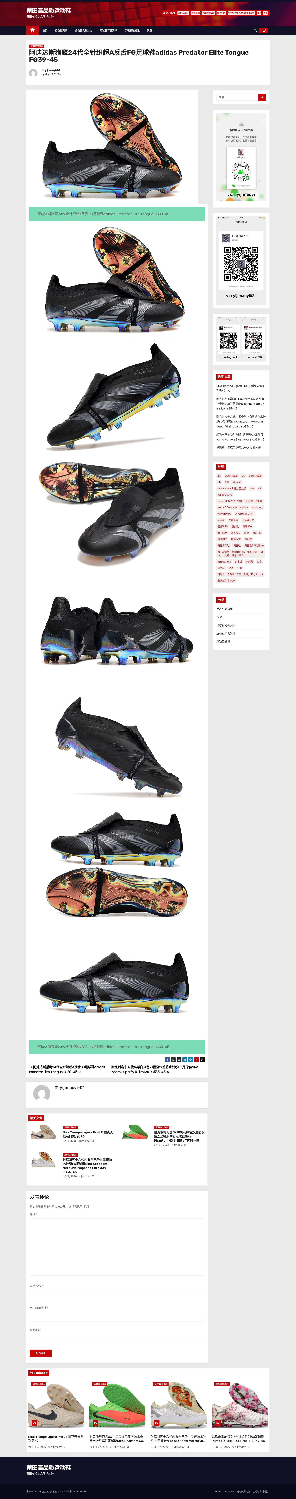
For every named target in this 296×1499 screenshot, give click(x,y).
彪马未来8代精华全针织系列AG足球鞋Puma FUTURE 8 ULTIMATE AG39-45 (238, 1439)
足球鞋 (249, 561)
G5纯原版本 (255, 476)
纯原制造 (222, 539)
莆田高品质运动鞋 (48, 10)
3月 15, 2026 (223, 1447)
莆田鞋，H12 (224, 561)
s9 (259, 488)
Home (218, 1491)
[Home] (32, 30)
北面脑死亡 (248, 520)
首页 (44, 30)
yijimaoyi (257, 507)
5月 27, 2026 (161, 1145)
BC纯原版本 (208, 13)
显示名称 (36, 1286)
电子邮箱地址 (39, 1308)
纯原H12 (257, 533)
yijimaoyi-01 (52, 70)
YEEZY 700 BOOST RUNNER (241, 13)
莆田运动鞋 (183, 13)
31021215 (229, 1491)
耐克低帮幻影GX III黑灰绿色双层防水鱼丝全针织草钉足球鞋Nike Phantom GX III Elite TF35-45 (179, 1136)
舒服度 (248, 539)
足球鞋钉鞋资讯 (108, 30)
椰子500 (222, 533)
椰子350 (247, 526)
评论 (33, 1214)
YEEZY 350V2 (225, 495)
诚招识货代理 (243, 1491)
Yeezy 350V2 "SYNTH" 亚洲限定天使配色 (240, 501)
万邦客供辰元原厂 (244, 514)
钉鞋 (239, 568)
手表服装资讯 (132, 30)
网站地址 (35, 1330)
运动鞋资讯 (61, 30)
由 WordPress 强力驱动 (38, 1491)
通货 (231, 568)
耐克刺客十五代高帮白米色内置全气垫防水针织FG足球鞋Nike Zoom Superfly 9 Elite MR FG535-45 (154, 1069)
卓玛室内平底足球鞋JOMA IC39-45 (238, 448)
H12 (259, 13)
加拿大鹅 (233, 520)
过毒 (259, 561)
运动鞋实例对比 (83, 30)
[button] (255, 30)
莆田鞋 (237, 545)
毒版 (246, 533)
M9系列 (237, 482)
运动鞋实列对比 (260, 1491)
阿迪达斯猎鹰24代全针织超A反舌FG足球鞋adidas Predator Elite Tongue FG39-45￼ (67, 1069)
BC (219, 476)
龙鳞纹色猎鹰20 (226, 580)
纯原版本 (196, 13)
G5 (265, 13)
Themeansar (79, 1491)
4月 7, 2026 (70, 1176)
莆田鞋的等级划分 (254, 545)
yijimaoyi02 (224, 514)
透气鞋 (221, 568)
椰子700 (221, 13)
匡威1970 (223, 526)
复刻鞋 (235, 526)
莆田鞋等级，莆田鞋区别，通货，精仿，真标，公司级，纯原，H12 (240, 553)
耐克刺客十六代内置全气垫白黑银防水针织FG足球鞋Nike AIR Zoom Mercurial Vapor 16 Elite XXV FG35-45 (87, 1166)
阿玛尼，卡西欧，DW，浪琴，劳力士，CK (240, 574)
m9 (227, 482)
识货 (149, 30)
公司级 (221, 520)
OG (252, 488)
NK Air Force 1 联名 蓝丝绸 (232, 488)
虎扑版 (238, 561)
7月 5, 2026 (70, 1140)
